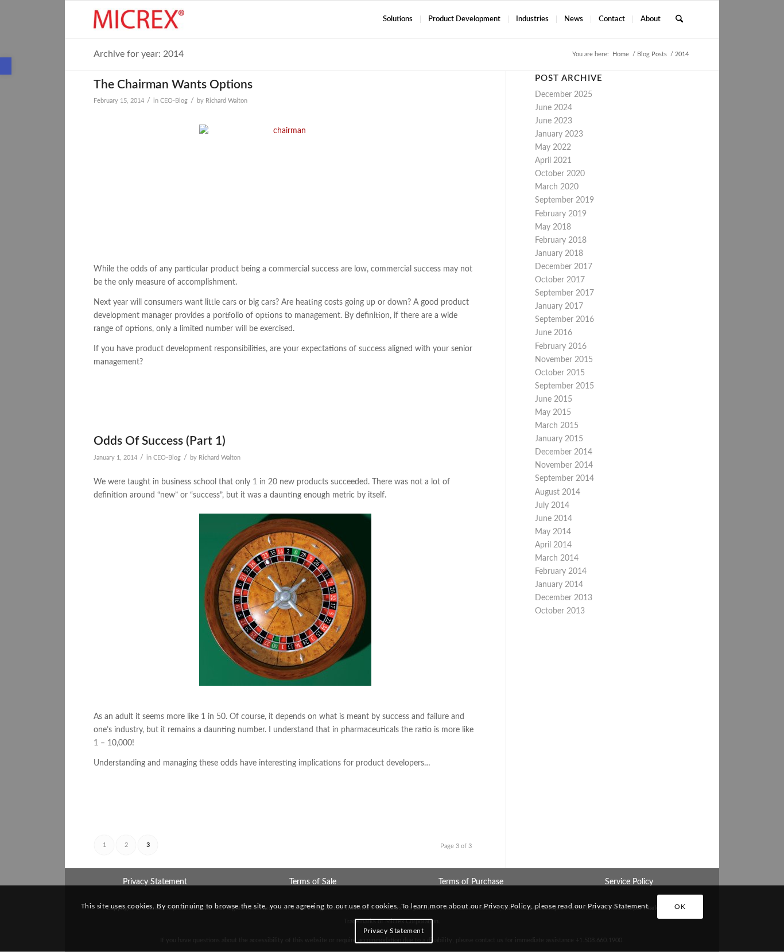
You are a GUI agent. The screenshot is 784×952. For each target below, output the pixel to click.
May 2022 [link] (553, 147)
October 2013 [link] (560, 611)
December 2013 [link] (563, 598)
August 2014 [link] (557, 492)
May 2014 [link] (553, 532)
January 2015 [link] (559, 439)
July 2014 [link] (552, 506)
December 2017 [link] (563, 267)
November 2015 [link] (564, 360)
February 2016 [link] (561, 347)
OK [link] (679, 906)
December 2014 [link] (563, 452)
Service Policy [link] (629, 882)
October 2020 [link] (560, 174)
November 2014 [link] (564, 465)
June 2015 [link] (553, 399)
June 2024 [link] (553, 108)
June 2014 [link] (553, 519)
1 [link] (104, 845)
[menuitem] (397, 19)
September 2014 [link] (564, 479)
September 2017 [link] (564, 293)
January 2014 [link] (559, 585)
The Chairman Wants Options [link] (173, 85)
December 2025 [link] (563, 95)
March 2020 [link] (557, 187)
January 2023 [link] (559, 134)
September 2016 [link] (564, 320)
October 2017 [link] (560, 280)
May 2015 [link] (553, 413)
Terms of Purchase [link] (470, 882)
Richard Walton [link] (226, 101)
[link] (5, 66)
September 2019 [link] (564, 200)
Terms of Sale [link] (312, 882)
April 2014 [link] (553, 545)
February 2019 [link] (561, 214)
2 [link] (126, 845)
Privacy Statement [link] (155, 882)
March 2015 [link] (557, 426)
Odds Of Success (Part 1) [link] (160, 441)
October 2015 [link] (560, 373)
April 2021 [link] (553, 161)
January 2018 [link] (559, 254)
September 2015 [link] (564, 386)
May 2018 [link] (553, 227)
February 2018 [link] (561, 240)
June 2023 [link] (553, 121)
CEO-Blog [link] (174, 101)
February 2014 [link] (561, 572)
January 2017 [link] (559, 306)
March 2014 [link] (557, 558)
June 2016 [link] (553, 333)
